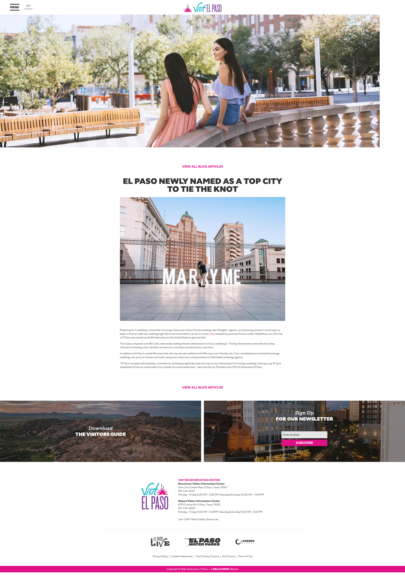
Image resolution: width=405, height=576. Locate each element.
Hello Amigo (221, 569)
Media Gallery (198, 519)
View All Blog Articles (202, 166)
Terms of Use (245, 556)
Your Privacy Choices (207, 556)
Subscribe (304, 442)
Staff (187, 519)
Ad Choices (228, 556)
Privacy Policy (160, 556)
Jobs (180, 519)
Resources (212, 519)
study (211, 334)
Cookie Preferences (182, 556)
